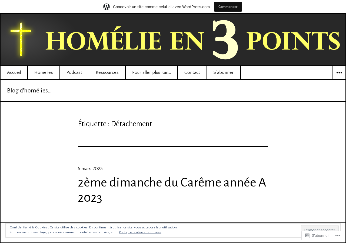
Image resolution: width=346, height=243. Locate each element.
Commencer (228, 7)
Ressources (107, 72)
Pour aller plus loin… (151, 72)
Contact (192, 72)
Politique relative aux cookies (140, 232)
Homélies (43, 72)
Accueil (14, 72)
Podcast (74, 72)
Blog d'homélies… (29, 90)
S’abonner (224, 72)
